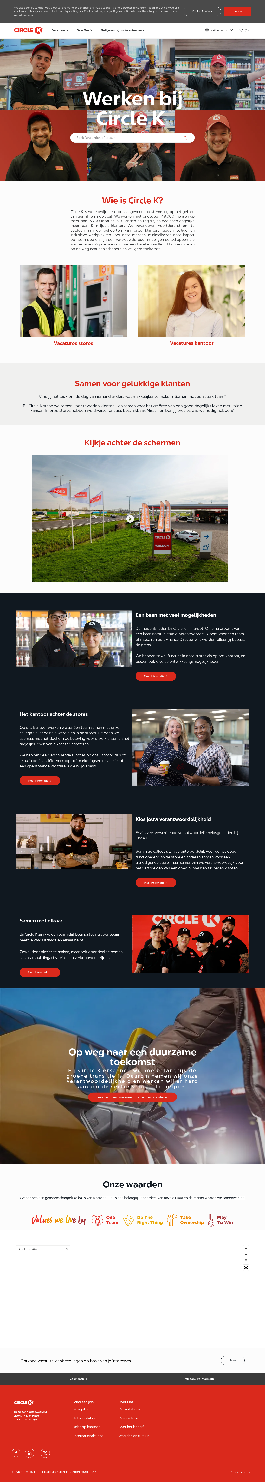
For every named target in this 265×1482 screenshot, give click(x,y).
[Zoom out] (246, 1254)
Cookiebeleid (78, 1378)
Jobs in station (85, 1418)
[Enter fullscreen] (246, 1268)
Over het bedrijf (131, 1427)
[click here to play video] (130, 519)
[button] (202, 11)
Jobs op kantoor (87, 1427)
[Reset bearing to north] (246, 1260)
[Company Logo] (24, 30)
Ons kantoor (128, 1418)
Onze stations (129, 1409)
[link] (73, 305)
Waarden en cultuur (134, 1436)
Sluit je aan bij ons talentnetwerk (122, 30)
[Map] (132, 1292)
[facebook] (16, 1453)
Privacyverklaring (240, 1471)
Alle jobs (81, 1409)
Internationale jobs (88, 1436)
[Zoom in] (246, 1248)
